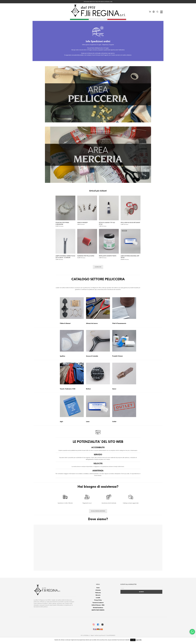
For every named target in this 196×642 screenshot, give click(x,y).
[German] (98, 629)
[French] (96, 629)
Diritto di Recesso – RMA (98, 605)
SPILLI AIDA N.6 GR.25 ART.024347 (130, 222)
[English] (94, 629)
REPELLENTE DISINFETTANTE (107, 255)
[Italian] (100, 629)
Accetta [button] (133, 639)
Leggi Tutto (139, 639)
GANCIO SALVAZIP (82, 222)
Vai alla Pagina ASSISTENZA (98, 511)
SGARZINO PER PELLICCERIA (85, 255)
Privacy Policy (98, 600)
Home (98, 587)
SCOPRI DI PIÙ (98, 266)
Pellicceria (98, 592)
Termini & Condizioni (98, 602)
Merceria (98, 595)
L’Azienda (98, 590)
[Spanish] (102, 629)
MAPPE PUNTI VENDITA (98, 610)
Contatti (98, 597)
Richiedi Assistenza (98, 607)
